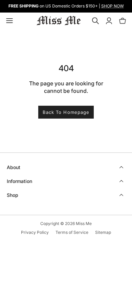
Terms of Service (72, 232)
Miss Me (84, 223)
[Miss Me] (59, 20)
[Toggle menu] (9, 21)
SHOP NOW (112, 5)
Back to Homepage (66, 112)
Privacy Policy (35, 232)
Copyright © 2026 (58, 223)
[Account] (109, 21)
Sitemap (103, 232)
